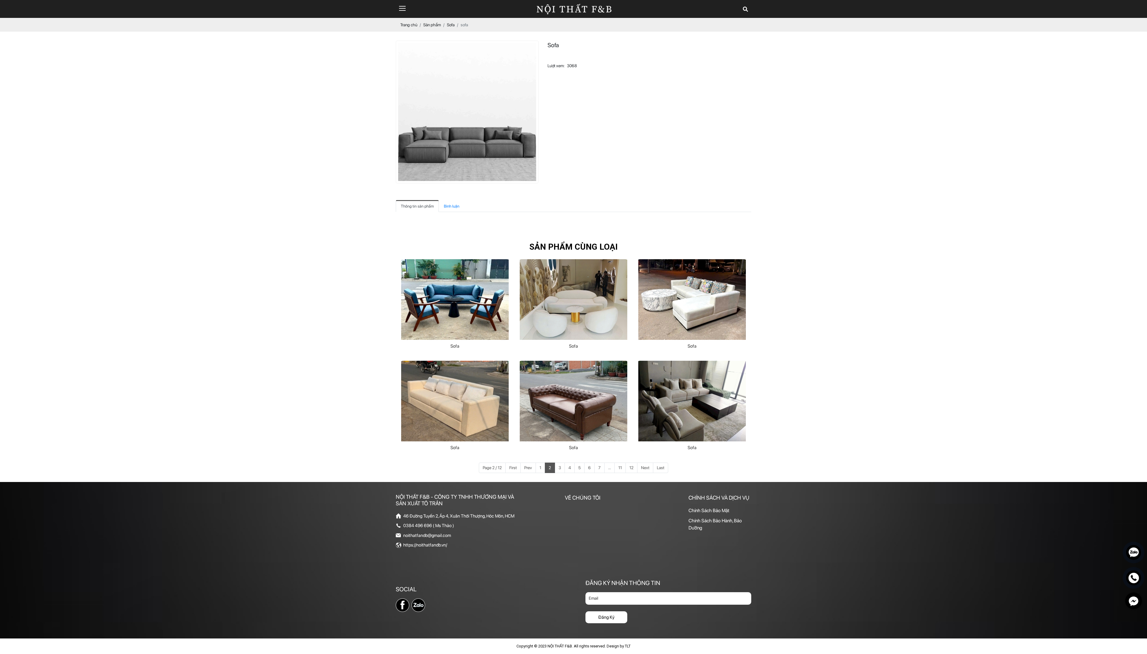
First (513, 467)
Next (645, 467)
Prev (528, 467)
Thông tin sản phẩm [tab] (417, 206)
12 (631, 467)
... (609, 467)
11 (620, 467)
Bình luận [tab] (451, 206)
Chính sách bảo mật (708, 510)
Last (660, 467)
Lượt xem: (556, 65)
